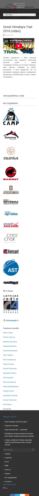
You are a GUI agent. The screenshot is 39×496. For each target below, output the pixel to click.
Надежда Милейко (10, 346)
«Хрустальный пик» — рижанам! (16, 430)
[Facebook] (12, 495)
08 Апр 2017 (9, 35)
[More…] (26, 495)
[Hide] (28, 495)
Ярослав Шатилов (9, 382)
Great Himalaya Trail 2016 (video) (16, 422)
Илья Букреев (8, 378)
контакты (8, 481)
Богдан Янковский (9, 400)
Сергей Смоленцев (10, 368)
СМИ (6, 466)
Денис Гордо (8, 333)
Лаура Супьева (8, 364)
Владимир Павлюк (9, 373)
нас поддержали (11, 477)
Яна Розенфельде (9, 360)
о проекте (8, 458)
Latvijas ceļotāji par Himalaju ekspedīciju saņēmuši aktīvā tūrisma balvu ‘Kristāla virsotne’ (18, 442)
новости (8, 470)
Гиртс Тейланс (8, 355)
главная (7, 454)
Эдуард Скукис (8, 391)
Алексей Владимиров (11, 386)
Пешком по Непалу (11, 426)
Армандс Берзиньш (10, 342)
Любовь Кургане (9, 337)
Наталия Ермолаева (10, 351)
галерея (7, 474)
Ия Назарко (7, 404)
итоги (7, 462)
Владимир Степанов (10, 395)
